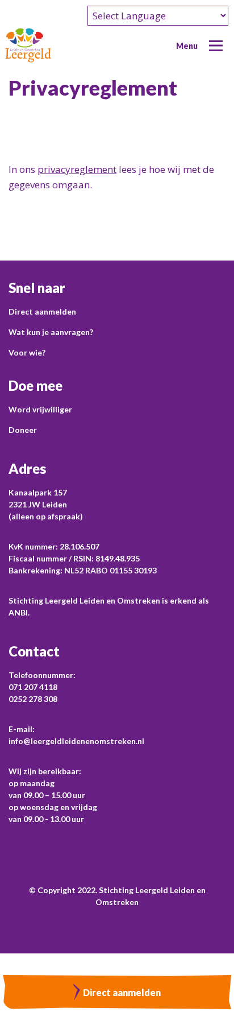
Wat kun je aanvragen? (51, 332)
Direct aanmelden (42, 311)
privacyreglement (76, 169)
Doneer (23, 430)
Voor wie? (27, 352)
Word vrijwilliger (40, 409)
